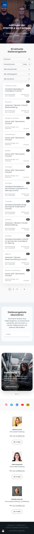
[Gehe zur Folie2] (18, 394)
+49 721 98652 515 (18, 436)
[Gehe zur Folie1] (16, 394)
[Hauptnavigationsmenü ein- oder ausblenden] (32, 2)
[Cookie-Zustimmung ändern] (3, 531)
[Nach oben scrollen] (6, 4)
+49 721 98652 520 (18, 506)
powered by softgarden (17, 531)
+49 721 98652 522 (18, 471)
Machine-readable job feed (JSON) (17, 527)
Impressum (11, 525)
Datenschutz (21, 525)
